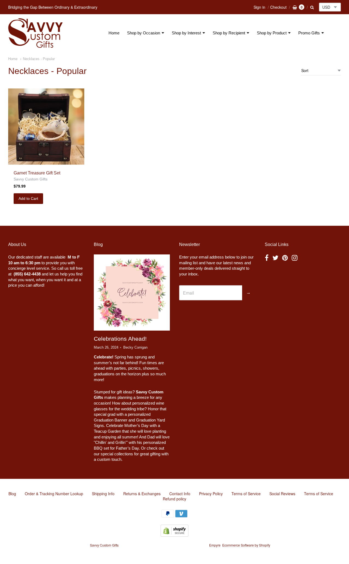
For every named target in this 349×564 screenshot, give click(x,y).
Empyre (215, 545)
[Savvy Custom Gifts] (35, 33)
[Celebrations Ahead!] (132, 293)
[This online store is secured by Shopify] (174, 535)
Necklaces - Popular (39, 59)
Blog (12, 493)
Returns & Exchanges (142, 493)
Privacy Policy (211, 493)
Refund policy (174, 498)
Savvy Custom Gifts (30, 179)
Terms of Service (246, 493)
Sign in (259, 7)
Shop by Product (272, 33)
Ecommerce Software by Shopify (246, 545)
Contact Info (179, 493)
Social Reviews (282, 493)
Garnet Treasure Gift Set (37, 173)
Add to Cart (28, 198)
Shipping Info (103, 493)
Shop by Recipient (229, 33)
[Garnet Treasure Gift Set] (46, 126)
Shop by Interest (186, 33)
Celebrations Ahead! (120, 339)
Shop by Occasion (143, 33)
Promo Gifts (309, 33)
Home (114, 33)
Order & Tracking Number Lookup (54, 493)
